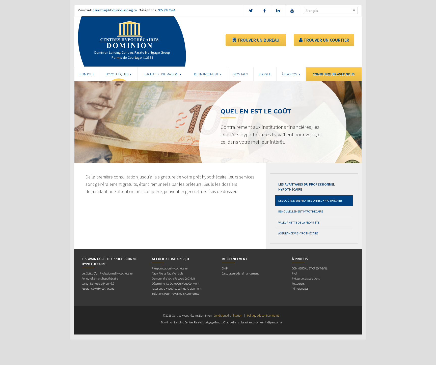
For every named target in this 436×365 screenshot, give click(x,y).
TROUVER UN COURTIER (326, 40)
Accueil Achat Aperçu (170, 259)
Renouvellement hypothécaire (300, 211)
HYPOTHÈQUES (117, 74)
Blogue (265, 74)
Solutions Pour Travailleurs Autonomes (175, 293)
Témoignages (300, 288)
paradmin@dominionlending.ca (115, 10)
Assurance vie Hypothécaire (298, 233)
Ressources (298, 283)
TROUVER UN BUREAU (257, 40)
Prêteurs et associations (306, 278)
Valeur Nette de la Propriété (298, 222)
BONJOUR (86, 74)
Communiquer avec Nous (334, 74)
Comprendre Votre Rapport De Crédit (173, 278)
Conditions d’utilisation (228, 315)
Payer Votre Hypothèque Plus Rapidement (176, 288)
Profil (295, 273)
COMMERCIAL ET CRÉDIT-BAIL (310, 268)
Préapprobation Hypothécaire (169, 268)
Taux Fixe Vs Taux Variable (167, 273)
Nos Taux (240, 74)
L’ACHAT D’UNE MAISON (162, 74)
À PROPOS (290, 74)
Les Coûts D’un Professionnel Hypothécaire (310, 200)
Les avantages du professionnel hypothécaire (306, 187)
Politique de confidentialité (263, 315)
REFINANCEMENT (206, 74)
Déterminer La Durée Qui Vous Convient (175, 283)
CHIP (225, 268)
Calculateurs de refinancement (240, 273)
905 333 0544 (166, 10)
